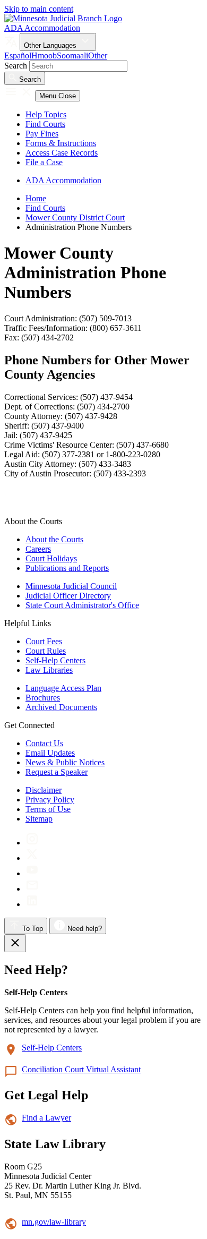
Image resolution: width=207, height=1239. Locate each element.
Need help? (83, 929)
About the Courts (54, 539)
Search (15, 65)
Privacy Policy (49, 799)
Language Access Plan (63, 688)
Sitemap (39, 818)
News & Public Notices (65, 762)
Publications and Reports (67, 567)
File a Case (44, 162)
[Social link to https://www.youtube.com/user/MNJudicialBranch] (32, 873)
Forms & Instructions (60, 143)
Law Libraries (49, 669)
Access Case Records (61, 152)
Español (17, 55)
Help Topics (45, 114)
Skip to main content (38, 8)
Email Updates (50, 752)
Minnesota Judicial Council (71, 586)
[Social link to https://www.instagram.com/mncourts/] (32, 842)
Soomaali (72, 55)
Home (35, 198)
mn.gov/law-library (54, 1221)
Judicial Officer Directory (68, 595)
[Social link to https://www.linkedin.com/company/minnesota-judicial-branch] (32, 904)
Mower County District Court (75, 217)
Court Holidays (51, 558)
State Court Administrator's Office (82, 605)
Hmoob (44, 55)
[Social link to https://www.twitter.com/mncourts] (32, 857)
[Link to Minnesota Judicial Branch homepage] (63, 18)
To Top (31, 929)
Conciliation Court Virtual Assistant (81, 1069)
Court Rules (45, 650)
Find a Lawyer (46, 1117)
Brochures (42, 697)
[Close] (15, 943)
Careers (38, 548)
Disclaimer (43, 789)
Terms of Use (48, 809)
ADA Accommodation (42, 27)
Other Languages (51, 45)
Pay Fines (41, 133)
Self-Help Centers (55, 660)
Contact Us (44, 743)
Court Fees (43, 641)
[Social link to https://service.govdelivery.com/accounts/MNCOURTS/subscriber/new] (32, 888)
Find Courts (45, 124)
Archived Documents (61, 707)
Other (97, 55)
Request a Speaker (56, 771)
